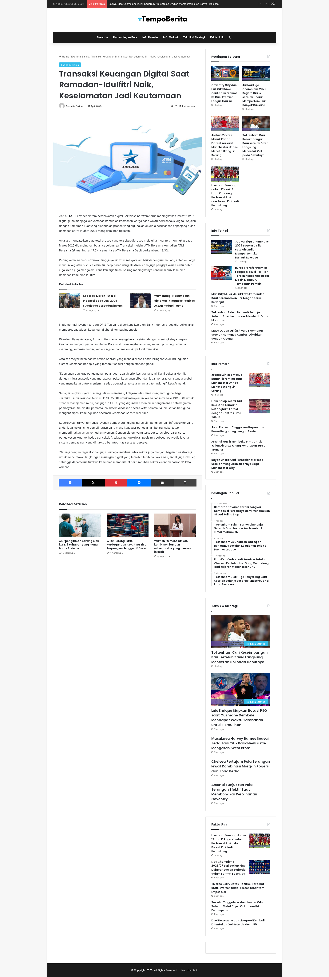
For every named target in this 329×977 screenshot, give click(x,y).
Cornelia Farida (74, 106)
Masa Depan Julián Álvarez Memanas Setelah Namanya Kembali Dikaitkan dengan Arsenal (237, 335)
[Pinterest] (116, 483)
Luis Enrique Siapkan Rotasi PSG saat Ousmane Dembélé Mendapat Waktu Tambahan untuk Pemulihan (239, 717)
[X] (93, 483)
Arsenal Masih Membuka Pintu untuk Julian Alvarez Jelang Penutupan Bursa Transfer (238, 445)
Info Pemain (150, 37)
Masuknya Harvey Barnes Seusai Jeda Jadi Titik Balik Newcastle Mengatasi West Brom (240, 743)
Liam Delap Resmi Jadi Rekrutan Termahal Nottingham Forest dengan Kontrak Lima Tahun (227, 409)
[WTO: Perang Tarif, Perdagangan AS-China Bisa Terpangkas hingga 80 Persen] (128, 525)
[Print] (185, 483)
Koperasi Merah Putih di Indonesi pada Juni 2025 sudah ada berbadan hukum (103, 301)
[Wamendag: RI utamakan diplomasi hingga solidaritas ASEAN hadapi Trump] (140, 300)
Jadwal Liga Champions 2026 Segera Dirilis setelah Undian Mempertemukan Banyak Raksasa (164, 3)
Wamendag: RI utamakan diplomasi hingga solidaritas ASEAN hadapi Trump (174, 301)
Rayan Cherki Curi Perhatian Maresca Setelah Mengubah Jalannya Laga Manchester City (237, 464)
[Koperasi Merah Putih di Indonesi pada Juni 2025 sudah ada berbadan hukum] (69, 300)
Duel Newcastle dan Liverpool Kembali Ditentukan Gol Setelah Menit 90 (238, 922)
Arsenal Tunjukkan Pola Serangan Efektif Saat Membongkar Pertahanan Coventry (234, 792)
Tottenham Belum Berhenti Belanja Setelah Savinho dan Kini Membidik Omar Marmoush (239, 316)
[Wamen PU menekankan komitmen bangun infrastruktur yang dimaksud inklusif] (175, 525)
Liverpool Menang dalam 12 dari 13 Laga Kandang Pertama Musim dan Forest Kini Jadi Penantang (225, 195)
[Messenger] (138, 483)
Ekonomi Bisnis (80, 56)
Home (65, 56)
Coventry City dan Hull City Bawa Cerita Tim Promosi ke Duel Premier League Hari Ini (224, 93)
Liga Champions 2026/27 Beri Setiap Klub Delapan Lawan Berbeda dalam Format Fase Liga (228, 868)
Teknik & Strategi (194, 37)
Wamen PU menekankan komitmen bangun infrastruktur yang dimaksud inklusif (174, 546)
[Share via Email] (162, 483)
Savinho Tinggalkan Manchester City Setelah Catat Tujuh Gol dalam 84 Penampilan (237, 906)
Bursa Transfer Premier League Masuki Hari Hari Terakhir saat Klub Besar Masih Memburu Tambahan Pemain (252, 276)
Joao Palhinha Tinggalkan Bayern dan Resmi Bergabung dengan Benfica (237, 429)
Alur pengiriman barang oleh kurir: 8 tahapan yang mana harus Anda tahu (79, 544)
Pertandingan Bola (125, 37)
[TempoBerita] (164, 19)
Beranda (102, 37)
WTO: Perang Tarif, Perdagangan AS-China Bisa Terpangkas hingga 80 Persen (127, 544)
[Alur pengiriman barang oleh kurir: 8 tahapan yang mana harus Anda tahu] (80, 525)
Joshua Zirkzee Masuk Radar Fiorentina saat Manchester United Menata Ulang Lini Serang (224, 145)
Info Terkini (170, 37)
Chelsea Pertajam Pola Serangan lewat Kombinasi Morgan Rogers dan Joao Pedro (240, 766)
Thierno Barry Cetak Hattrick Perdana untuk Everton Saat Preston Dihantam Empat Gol (237, 888)
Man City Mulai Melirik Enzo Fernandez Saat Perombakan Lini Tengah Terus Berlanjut (237, 298)
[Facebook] (70, 483)
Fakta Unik (217, 37)
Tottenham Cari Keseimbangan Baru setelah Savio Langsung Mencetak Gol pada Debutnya (255, 145)
